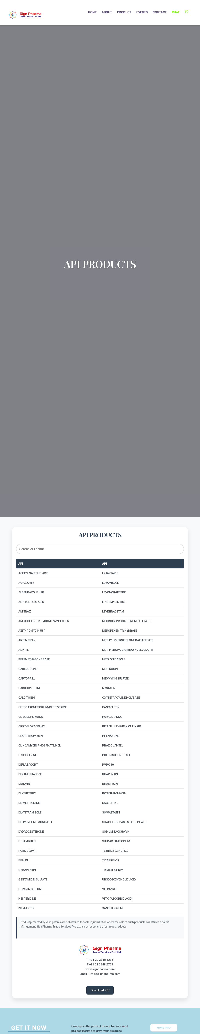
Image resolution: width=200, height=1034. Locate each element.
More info (164, 1027)
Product (124, 12)
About (107, 12)
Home (92, 12)
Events (142, 12)
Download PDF (100, 990)
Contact (160, 12)
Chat (176, 12)
